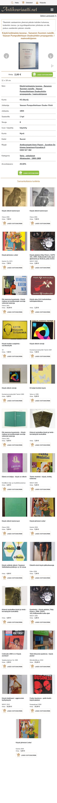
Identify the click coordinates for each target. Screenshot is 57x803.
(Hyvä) (25, 100)
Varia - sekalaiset (27, 156)
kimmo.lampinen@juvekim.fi (32, 147)
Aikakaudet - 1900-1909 (30, 158)
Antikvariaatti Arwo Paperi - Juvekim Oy (37, 145)
